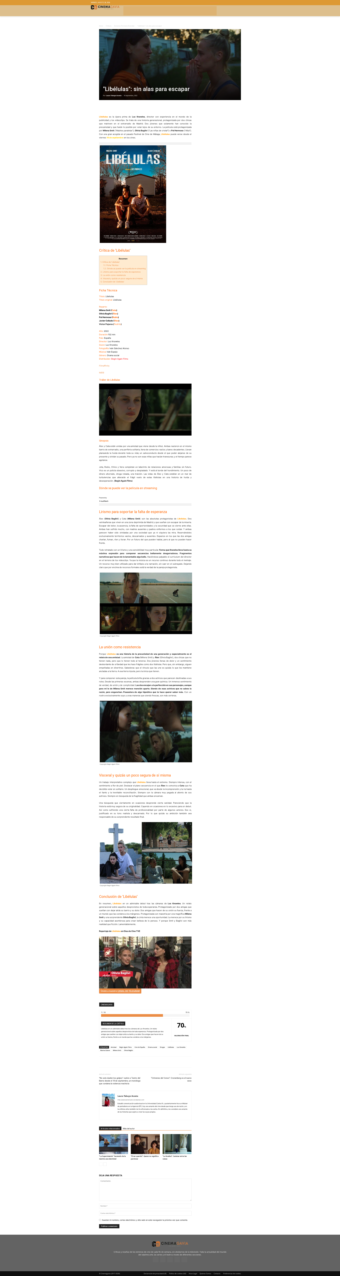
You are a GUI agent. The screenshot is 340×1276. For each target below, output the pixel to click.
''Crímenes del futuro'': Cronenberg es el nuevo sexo (171, 1079)
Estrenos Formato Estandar (124, 26)
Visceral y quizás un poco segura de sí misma (122, 278)
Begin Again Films (125, 1047)
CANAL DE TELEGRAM (129, 991)
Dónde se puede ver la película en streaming (124, 268)
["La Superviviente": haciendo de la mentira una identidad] (113, 1144)
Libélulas (171, 1047)
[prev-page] (100, 1164)
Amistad (113, 1047)
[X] (107, 107)
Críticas (108, 26)
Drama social (152, 1047)
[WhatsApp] (126, 107)
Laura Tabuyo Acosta (114, 95)
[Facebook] (101, 107)
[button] (229, 3)
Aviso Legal (193, 1273)
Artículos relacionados (110, 1129)
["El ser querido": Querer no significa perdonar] (145, 1144)
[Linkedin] (114, 107)
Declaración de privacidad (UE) (155, 1273)
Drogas (162, 1047)
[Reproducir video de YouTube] (145, 410)
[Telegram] (120, 107)
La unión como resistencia (113, 275)
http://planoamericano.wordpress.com (131, 1100)
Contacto (217, 1273)
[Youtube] (184, 1259)
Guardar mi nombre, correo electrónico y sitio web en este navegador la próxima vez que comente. (145, 1220)
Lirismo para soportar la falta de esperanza (121, 272)
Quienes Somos (205, 1273)
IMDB (101, 372)
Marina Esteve (105, 1050)
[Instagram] (120, 1116)
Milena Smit (117, 1050)
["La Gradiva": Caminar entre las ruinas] (177, 1144)
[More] (132, 107)
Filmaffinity (104, 365)
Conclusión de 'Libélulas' (112, 281)
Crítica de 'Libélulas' (110, 262)
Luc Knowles (181, 1047)
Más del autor (129, 1129)
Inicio (101, 26)
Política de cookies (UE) (177, 1273)
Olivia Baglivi (128, 1050)
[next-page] (105, 1164)
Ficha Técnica (110, 265)
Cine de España (140, 1047)
